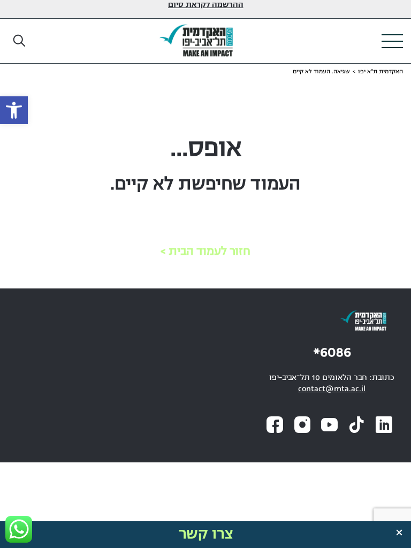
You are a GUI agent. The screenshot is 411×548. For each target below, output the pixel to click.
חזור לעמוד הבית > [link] (205, 252)
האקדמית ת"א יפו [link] (380, 71)
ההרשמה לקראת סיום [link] (205, 5)
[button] (20, 41)
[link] (14, 110)
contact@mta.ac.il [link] (332, 389)
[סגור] (399, 532)
